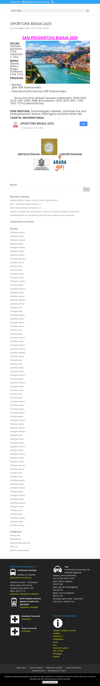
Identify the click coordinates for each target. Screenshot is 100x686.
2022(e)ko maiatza (17, 375)
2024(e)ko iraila (16, 311)
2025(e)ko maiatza (17, 281)
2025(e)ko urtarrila (17, 296)
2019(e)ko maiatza (17, 488)
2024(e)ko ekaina (17, 319)
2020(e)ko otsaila (17, 458)
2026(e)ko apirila (16, 244)
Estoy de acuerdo (50, 682)
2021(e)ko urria (16, 394)
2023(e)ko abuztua (17, 337)
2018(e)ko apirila (16, 521)
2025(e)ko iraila (16, 270)
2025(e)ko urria (16, 266)
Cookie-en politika (73, 667)
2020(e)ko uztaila (17, 439)
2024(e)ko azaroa (17, 304)
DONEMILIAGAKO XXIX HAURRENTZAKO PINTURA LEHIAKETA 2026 (37, 215)
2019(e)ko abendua (17, 465)
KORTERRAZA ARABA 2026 (21, 208)
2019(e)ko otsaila (17, 499)
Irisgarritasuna (38, 670)
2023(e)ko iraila (16, 334)
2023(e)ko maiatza (17, 345)
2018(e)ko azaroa (17, 506)
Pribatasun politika (54, 667)
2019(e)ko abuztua (17, 480)
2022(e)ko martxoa (17, 382)
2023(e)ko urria (16, 330)
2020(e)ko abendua (17, 431)
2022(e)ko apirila (16, 379)
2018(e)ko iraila (16, 514)
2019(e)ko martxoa (17, 495)
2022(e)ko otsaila (17, 386)
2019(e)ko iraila (16, 476)
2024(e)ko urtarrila (17, 322)
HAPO (12, 546)
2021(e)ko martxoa (17, 420)
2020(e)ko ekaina (17, 443)
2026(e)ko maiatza (17, 240)
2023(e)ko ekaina (17, 341)
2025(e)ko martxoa (17, 289)
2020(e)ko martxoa (17, 454)
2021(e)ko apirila (16, 416)
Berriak (46, 28)
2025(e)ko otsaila (17, 292)
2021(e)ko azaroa (17, 390)
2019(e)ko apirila (16, 491)
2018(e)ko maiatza (17, 518)
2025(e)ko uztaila (17, 274)
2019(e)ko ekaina (17, 484)
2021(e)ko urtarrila (17, 428)
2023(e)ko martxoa (17, 349)
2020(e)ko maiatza (17, 446)
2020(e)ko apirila (16, 450)
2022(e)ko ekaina (17, 371)
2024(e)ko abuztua (17, 315)
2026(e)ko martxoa (17, 247)
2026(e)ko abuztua (17, 232)
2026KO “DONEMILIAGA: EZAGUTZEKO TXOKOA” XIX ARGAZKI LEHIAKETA (40, 211)
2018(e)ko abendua (17, 503)
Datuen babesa (36, 667)
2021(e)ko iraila (16, 397)
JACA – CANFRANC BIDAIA (20, 204)
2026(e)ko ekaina (17, 236)
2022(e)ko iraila (16, 364)
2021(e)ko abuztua (17, 401)
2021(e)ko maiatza (17, 412)
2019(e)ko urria (16, 473)
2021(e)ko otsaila (17, 424)
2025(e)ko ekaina (17, 277)
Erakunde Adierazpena (19, 543)
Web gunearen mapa (57, 670)
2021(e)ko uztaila (17, 405)
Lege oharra (21, 667)
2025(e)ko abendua (17, 259)
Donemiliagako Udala (20, 28)
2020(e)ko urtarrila (17, 461)
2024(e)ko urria (16, 307)
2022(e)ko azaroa (17, 356)
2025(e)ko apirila (16, 285)
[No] (97, 680)
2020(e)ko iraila (16, 435)
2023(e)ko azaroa (17, 326)
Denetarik (14, 539)
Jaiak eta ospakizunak (18, 550)
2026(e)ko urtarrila (17, 255)
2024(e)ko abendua (17, 300)
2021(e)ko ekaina (17, 409)
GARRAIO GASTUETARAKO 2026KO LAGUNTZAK (29, 200)
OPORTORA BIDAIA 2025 (37, 123)
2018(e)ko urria (16, 510)
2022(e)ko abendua (17, 352)
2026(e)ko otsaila (17, 251)
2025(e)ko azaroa (17, 262)
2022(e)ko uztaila (17, 367)
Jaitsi (83, 124)
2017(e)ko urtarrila (17, 525)
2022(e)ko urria (16, 360)
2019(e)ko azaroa (17, 469)
